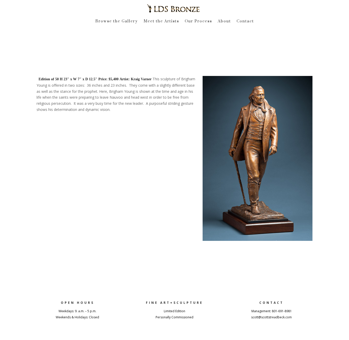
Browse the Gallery (116, 22)
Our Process (198, 22)
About (224, 22)
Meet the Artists (161, 22)
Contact (245, 22)
